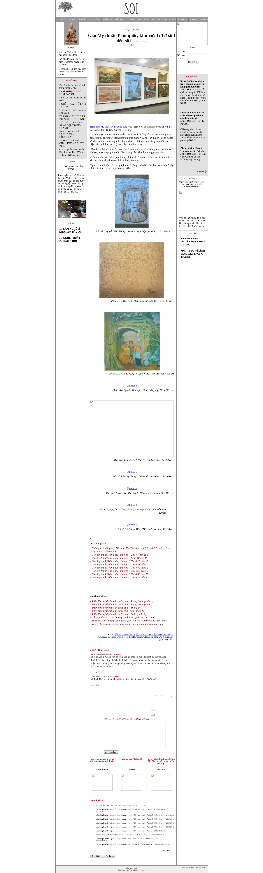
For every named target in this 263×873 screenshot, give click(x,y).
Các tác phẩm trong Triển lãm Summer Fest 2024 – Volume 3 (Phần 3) (124, 823)
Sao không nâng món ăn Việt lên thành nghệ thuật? (102, 760)
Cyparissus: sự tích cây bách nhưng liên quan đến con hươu (72, 72)
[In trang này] (166, 639)
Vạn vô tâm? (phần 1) (132, 759)
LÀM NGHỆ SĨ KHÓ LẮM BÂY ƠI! (70, 92)
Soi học (193, 19)
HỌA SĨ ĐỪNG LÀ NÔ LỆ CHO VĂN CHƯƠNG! (71, 134)
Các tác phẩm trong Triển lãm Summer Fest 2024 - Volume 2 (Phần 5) (124, 844)
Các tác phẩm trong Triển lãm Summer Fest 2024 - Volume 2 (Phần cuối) (125, 839)
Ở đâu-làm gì (157, 19)
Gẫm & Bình (94, 19)
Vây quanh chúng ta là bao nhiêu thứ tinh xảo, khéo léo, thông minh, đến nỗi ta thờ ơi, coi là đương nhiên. (192, 222)
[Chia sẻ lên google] (163, 634)
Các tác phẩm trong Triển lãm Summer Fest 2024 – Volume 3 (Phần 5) (124, 815)
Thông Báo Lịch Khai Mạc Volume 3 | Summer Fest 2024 (119, 835)
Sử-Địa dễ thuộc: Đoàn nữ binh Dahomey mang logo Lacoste (71, 62)
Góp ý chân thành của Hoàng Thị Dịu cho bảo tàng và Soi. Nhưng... (161, 761)
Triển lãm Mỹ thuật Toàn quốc (106, 126)
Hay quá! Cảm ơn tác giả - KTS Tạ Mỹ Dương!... (193, 154)
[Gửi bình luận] (166, 637)
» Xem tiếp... (166, 850)
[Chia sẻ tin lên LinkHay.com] (129, 637)
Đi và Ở (62, 19)
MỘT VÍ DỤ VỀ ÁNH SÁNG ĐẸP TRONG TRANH (70, 125)
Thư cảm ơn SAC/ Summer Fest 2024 (111, 805)
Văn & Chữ (203, 19)
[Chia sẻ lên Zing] (149, 637)
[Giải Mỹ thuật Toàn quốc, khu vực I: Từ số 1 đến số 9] (71, 220)
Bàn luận (182, 19)
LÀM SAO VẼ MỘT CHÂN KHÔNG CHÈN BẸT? (71, 143)
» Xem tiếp (202, 171)
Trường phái (170, 19)
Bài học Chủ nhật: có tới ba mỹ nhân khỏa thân (72, 53)
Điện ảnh (119, 19)
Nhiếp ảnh (107, 19)
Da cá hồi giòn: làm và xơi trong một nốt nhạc (72, 86)
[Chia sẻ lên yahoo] (107, 637)
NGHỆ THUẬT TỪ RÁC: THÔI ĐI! (70, 239)
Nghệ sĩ (81, 19)
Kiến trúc (131, 19)
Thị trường (143, 19)
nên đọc (71, 224)
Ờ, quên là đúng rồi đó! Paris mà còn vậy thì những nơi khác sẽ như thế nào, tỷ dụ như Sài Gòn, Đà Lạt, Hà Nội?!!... (193, 92)
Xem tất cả (162, 696)
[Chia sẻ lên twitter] (145, 634)
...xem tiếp (95, 672)
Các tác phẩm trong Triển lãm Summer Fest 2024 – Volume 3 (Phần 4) (124, 819)
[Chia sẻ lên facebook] (125, 634)
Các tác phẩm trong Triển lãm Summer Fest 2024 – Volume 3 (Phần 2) (124, 827)
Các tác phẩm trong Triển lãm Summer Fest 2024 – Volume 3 (121, 831)
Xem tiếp (192, 233)
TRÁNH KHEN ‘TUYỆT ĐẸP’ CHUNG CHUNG (72, 117)
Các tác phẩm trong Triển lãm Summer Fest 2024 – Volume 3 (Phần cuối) (71, 152)
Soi (135, 868)
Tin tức (72, 19)
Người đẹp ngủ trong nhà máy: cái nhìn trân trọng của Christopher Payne (192, 184)
